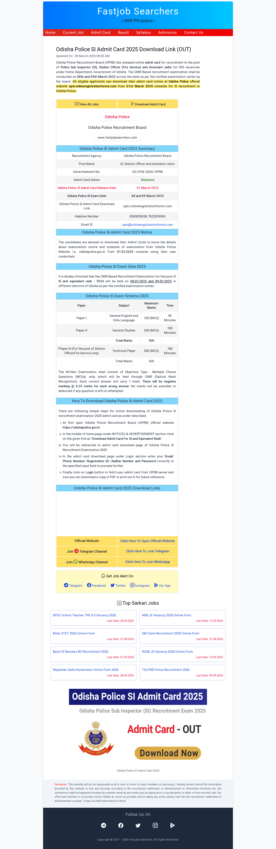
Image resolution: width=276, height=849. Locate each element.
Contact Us (193, 32)
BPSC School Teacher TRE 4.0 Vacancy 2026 (84, 615)
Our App (164, 585)
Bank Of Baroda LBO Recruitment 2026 (80, 651)
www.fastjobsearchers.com (117, 137)
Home (50, 32)
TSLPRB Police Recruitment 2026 (166, 670)
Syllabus (143, 32)
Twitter (120, 585)
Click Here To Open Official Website (147, 541)
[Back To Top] (271, 844)
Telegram (75, 585)
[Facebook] (120, 826)
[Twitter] (138, 826)
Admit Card (101, 32)
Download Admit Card (149, 104)
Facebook (98, 585)
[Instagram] (155, 826)
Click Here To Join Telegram (147, 551)
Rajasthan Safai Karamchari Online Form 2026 (86, 670)
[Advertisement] (117, 514)
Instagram (142, 585)
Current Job (73, 32)
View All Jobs (89, 104)
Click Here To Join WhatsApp (147, 562)
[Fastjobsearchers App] (172, 826)
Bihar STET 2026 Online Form (74, 633)
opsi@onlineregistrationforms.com (147, 224)
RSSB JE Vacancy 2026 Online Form (167, 651)
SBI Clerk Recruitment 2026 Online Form (170, 633)
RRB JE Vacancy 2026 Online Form (166, 615)
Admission (167, 32)
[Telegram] (103, 826)
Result (123, 32)
